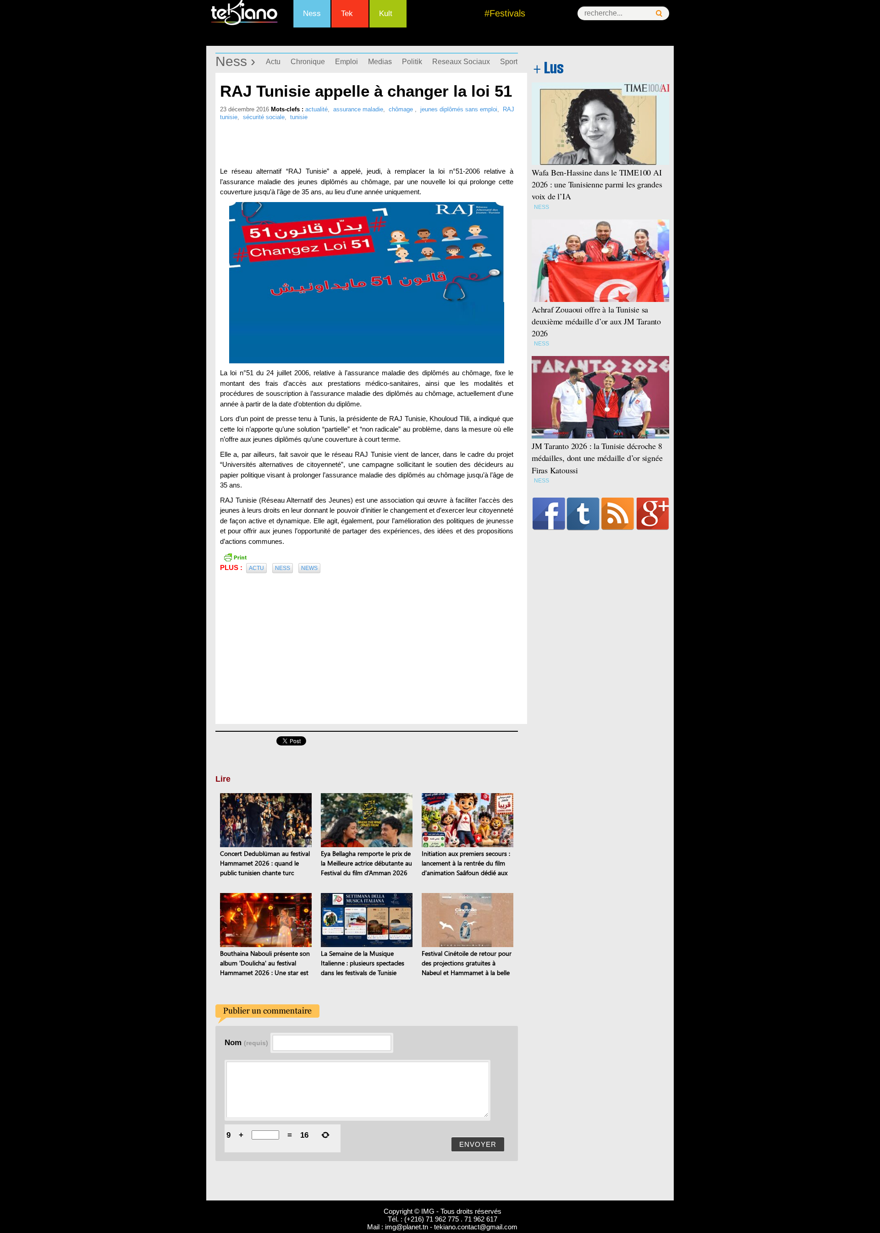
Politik (412, 62)
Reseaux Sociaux (461, 62)
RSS (617, 513)
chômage (402, 109)
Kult (385, 13)
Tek (347, 13)
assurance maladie (358, 109)
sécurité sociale (264, 117)
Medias (380, 62)
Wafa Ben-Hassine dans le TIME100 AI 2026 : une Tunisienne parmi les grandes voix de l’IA (597, 184)
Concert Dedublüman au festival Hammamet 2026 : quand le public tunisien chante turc (265, 863)
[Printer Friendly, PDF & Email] (235, 556)
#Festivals (504, 13)
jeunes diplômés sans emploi (458, 109)
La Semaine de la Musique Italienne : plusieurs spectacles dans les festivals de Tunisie (362, 963)
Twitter (583, 513)
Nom (246, 1042)
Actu (273, 62)
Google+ (653, 513)
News (309, 568)
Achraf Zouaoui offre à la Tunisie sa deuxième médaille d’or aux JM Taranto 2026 (596, 321)
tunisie (299, 117)
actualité (316, 109)
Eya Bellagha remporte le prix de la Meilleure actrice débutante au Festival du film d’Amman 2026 (366, 863)
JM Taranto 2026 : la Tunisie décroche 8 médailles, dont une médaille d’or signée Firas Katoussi (597, 457)
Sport (508, 62)
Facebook (549, 513)
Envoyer (477, 1144)
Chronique (308, 62)
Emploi (346, 62)
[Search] (659, 13)
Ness (312, 13)
